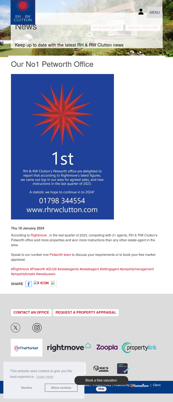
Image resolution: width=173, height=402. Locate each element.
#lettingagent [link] (109, 269)
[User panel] (141, 12)
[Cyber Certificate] (123, 368)
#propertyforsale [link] (23, 274)
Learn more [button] (44, 377)
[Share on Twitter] (41, 284)
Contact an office (31, 312)
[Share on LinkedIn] (54, 284)
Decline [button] (26, 387)
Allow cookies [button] (61, 387)
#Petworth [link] (37, 269)
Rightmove (39, 235)
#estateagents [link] (68, 269)
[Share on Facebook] (28, 284)
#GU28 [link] (51, 269)
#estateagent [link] (89, 269)
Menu (155, 12)
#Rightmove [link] (20, 269)
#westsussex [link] (45, 274)
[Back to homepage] (23, 12)
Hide (101, 388)
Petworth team (60, 255)
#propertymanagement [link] (137, 269)
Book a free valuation (101, 380)
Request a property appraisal (85, 312)
